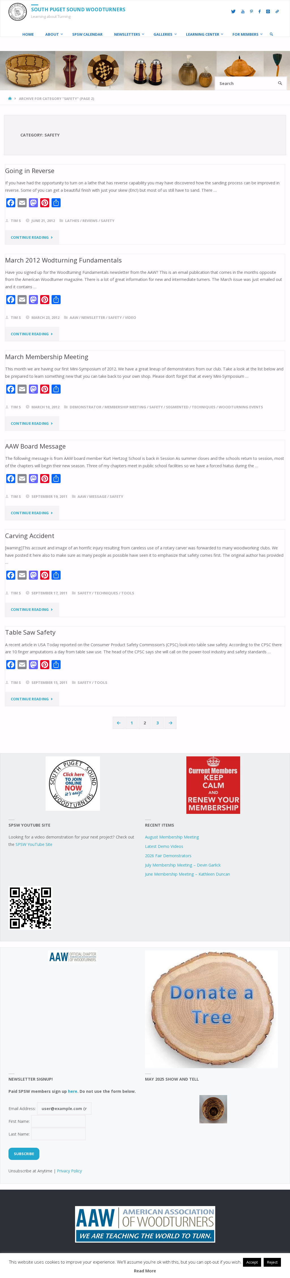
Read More (145, 1270)
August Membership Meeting (172, 837)
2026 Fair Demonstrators (168, 855)
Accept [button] (252, 1262)
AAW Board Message (35, 446)
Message (97, 496)
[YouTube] (242, 11)
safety (107, 220)
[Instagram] (268, 11)
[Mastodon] (277, 11)
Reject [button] (272, 1262)
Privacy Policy (69, 1171)
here (72, 1091)
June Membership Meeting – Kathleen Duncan (187, 874)
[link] (271, 34)
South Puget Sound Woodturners (78, 9)
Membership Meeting (125, 406)
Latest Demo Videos (164, 846)
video (130, 317)
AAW (74, 317)
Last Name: (19, 1134)
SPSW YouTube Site (34, 844)
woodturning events (241, 406)
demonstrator (85, 406)
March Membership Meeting (46, 356)
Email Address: (22, 1108)
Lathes (72, 220)
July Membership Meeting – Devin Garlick (183, 865)
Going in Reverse (29, 170)
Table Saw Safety (30, 632)
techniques (204, 406)
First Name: (19, 1121)
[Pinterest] (251, 11)
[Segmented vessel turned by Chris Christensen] (213, 1109)
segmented (177, 406)
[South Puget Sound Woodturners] (17, 11)
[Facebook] (259, 11)
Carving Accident (29, 535)
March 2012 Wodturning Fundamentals (63, 260)
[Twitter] (233, 11)
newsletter (93, 317)
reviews (90, 220)
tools (127, 593)
